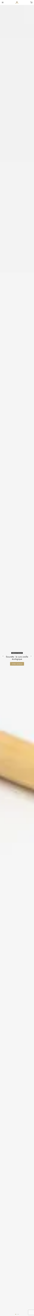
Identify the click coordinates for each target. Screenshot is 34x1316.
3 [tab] (18, 1314)
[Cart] (31, 2)
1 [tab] (15, 1314)
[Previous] (3, 656)
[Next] (31, 656)
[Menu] (3, 2)
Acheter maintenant (17, 664)
